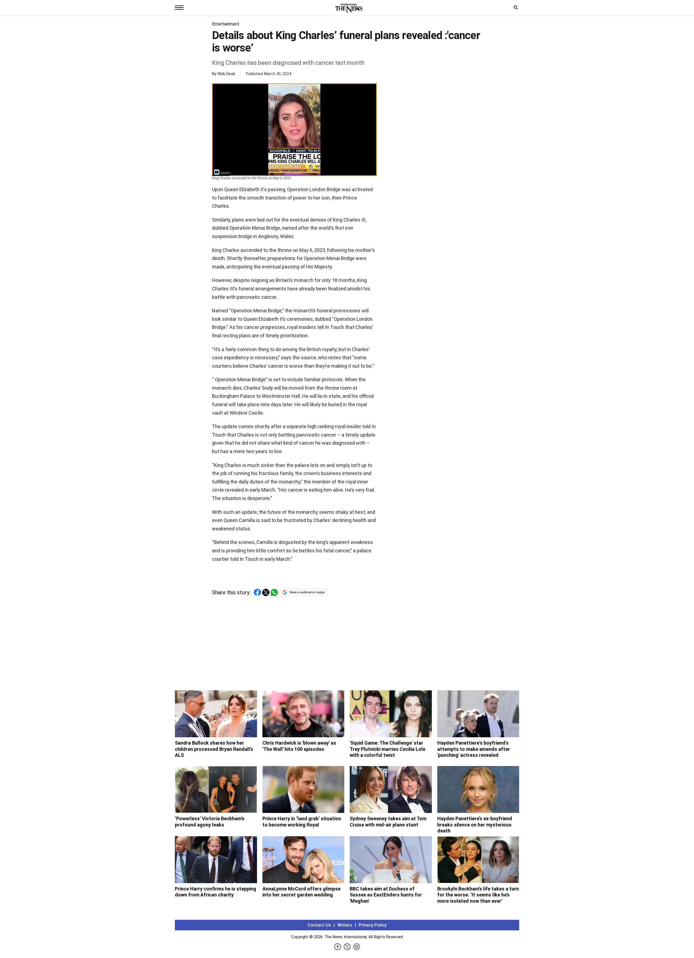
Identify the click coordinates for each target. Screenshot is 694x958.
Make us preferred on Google (307, 592)
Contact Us (319, 925)
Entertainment (225, 24)
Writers (345, 925)
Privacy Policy (373, 925)
